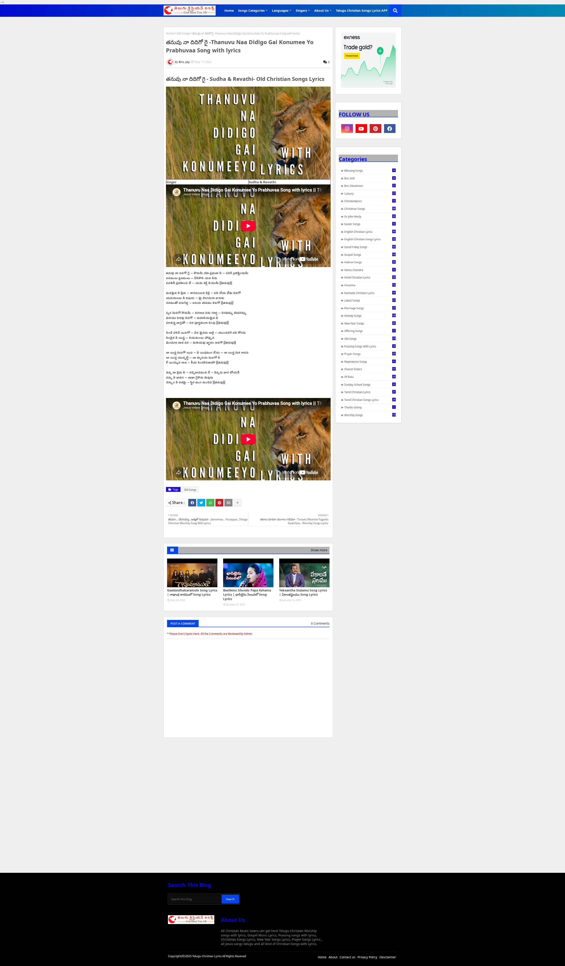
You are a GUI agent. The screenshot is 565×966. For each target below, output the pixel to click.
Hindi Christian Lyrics (369, 277)
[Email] (228, 502)
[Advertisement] (248, 774)
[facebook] (390, 128)
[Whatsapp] (210, 502)
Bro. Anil (369, 178)
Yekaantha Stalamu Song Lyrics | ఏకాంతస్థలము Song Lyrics (303, 592)
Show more (319, 550)
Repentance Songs (369, 362)
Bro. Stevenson (369, 186)
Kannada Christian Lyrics (369, 293)
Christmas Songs (370, 209)
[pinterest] (375, 128)
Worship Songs (370, 415)
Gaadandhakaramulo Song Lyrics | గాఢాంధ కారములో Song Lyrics (192, 592)
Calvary (369, 193)
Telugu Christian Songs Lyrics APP (362, 10)
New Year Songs (369, 323)
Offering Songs (369, 331)
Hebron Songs (369, 262)
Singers (301, 10)
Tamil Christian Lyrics (369, 392)
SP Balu (369, 377)
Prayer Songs (369, 354)
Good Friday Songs (369, 247)
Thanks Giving (369, 407)
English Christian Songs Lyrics (369, 239)
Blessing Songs (369, 170)
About (333, 957)
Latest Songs (370, 300)
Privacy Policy (367, 957)
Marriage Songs (369, 308)
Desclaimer (387, 957)
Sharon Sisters (369, 369)
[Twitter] (201, 502)
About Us (321, 10)
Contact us (347, 957)
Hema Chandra (369, 270)
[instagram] (347, 128)
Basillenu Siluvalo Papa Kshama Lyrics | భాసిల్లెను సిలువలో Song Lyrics (247, 594)
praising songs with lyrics (369, 346)
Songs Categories (251, 10)
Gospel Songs (370, 255)
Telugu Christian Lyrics (207, 956)
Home (229, 10)
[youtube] (361, 128)
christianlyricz (369, 201)
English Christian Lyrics (369, 232)
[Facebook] (192, 502)
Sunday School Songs (369, 384)
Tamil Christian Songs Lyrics (369, 400)
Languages (280, 10)
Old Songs (183, 33)
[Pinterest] (219, 502)
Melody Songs (370, 316)
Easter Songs (369, 224)
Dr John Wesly (369, 216)
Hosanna (370, 285)
